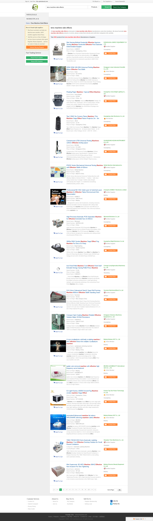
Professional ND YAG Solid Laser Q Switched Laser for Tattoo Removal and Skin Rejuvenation (84, 192)
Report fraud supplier (37, 57)
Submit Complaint (33, 504)
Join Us (55, 504)
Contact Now (112, 53)
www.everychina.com (81, 514)
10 (89, 489)
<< (57, 489)
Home (28, 23)
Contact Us (31, 501)
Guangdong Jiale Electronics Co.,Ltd (114, 116)
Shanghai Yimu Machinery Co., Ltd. (114, 440)
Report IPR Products (37, 61)
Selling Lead (88, 504)
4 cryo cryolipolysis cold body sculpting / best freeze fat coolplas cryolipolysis (83, 341)
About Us (55, 499)
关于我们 (95, 516)
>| (95, 489)
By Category (70, 501)
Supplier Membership (91, 501)
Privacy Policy (32, 506)
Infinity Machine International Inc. (113, 165)
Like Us (115, 501)
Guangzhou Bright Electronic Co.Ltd (114, 241)
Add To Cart (59, 59)
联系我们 (102, 516)
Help (90, 516)
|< (54, 489)
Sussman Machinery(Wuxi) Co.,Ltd (113, 290)
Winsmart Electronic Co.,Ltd (111, 216)
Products (55, 516)
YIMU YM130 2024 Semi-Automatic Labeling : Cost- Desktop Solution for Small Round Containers (84, 442)
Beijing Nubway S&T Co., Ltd (112, 339)
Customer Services (33, 499)
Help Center (31, 509)
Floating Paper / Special (83, 92)
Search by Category (119, 7)
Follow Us (116, 504)
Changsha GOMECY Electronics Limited (115, 190)
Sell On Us (87, 499)
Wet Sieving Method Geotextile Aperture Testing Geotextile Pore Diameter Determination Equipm (84, 44)
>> (92, 489)
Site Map (69, 516)
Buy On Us (70, 499)
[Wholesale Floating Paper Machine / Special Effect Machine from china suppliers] (58, 106)
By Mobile (70, 504)
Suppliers (63, 516)
